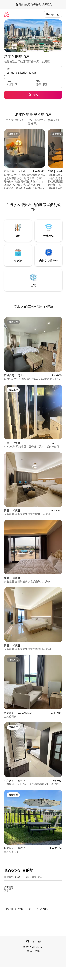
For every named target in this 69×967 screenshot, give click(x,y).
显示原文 (47, 4)
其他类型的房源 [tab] (12, 877)
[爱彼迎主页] (6, 14)
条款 (37, 950)
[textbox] (18, 84)
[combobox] (33, 73)
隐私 (29, 950)
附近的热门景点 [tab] (34, 877)
